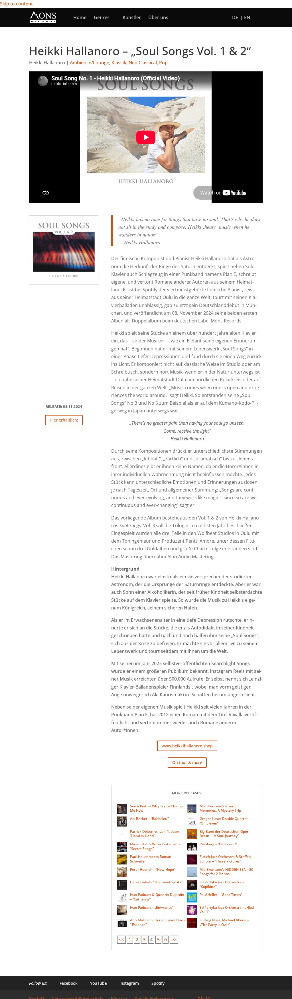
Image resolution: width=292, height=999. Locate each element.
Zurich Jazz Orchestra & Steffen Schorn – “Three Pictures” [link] (225, 859)
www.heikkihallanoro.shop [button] (187, 746)
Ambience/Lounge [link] (89, 62)
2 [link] (137, 939)
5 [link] (158, 939)
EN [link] (247, 18)
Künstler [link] (132, 18)
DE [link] (235, 18)
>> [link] (174, 939)
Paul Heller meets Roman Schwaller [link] (150, 859)
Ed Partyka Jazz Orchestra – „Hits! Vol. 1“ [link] (227, 909)
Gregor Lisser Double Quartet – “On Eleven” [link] (225, 821)
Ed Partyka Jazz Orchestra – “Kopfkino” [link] (222, 884)
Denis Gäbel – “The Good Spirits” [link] (156, 882)
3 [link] (144, 939)
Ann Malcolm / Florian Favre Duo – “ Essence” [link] (158, 922)
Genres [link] (102, 18)
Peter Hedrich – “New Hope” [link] (152, 869)
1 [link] (130, 939)
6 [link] (165, 939)
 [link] (178, 17)
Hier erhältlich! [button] (64, 420)
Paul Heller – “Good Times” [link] (221, 894)
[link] (43, 17)
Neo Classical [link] (143, 62)
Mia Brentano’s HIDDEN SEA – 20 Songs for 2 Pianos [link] (226, 871)
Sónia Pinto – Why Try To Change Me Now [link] (157, 808)
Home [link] (79, 18)
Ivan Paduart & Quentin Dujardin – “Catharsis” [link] (157, 897)
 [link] (190, 17)
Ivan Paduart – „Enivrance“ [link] (151, 907)
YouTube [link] (95, 983)
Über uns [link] (158, 18)
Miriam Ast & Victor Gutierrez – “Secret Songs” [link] (155, 846)
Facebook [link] (65, 983)
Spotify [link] (155, 983)
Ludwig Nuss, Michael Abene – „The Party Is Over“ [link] (224, 922)
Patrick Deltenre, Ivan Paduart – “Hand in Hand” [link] (156, 833)
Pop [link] (163, 62)
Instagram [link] (126, 983)
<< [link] (121, 939)
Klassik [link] (118, 62)
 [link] (202, 17)
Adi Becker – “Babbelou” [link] (149, 818)
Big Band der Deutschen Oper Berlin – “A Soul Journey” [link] (224, 833)
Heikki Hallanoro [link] (47, 62)
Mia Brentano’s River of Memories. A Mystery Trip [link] (220, 808)
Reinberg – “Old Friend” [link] (218, 844)
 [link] (214, 17)
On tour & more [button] (187, 762)
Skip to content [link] (16, 4)
